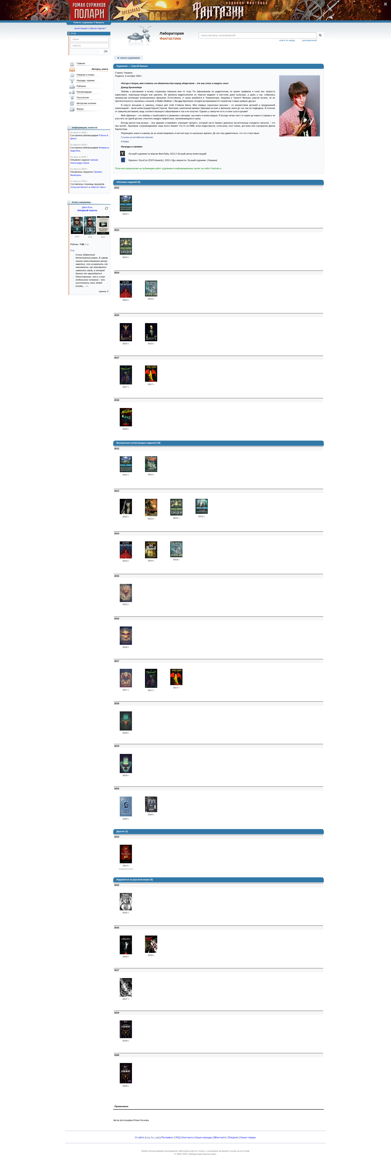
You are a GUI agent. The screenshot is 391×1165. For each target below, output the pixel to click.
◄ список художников (128, 58)
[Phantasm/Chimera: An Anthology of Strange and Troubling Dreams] (126, 996)
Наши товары (248, 1137)
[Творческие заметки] (126, 340)
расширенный (309, 40)
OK (104, 51)
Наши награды (203, 1137)
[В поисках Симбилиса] (126, 729)
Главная (81, 63)
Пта (72, 250)
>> (87, 286)
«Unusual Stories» (79, 187)
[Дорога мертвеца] (126, 513)
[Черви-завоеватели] (151, 471)
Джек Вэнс (87, 207)
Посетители (83, 97)
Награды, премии (85, 80)
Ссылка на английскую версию (137, 137)
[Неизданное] (151, 340)
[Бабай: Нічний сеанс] (151, 811)
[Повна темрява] (126, 909)
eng (148, 1137)
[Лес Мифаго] (151, 557)
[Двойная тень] (126, 601)
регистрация (81, 28)
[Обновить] (106, 210)
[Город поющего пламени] (126, 686)
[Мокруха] (126, 297)
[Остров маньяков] (126, 425)
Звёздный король (87, 210)
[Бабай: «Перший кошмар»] (126, 1037)
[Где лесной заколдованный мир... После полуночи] (202, 513)
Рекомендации (84, 92)
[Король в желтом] (151, 381)
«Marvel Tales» (98, 187)
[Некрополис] (126, 383)
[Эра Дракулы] (126, 862)
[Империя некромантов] (126, 644)
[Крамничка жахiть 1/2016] (151, 952)
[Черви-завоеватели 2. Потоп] (151, 295)
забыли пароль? (97, 28)
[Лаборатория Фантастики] (140, 36)
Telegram (233, 1137)
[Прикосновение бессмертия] (126, 772)
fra (152, 1137)
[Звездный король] (77, 233)
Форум (80, 109)
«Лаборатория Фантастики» (202, 1154)
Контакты (187, 1137)
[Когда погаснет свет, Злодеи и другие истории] (126, 254)
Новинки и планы (85, 74)
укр (157, 1137)
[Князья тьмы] (90, 234)
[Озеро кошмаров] (126, 815)
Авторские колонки (86, 103)
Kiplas (126, 141)
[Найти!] (320, 35)
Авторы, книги (100, 69)
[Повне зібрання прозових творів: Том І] (126, 953)
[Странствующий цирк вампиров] (126, 210)
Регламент (167, 1137)
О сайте (139, 1137)
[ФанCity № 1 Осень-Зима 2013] (151, 515)
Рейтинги (81, 86)
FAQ (178, 1137)
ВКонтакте (220, 1137)
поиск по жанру (287, 40)
